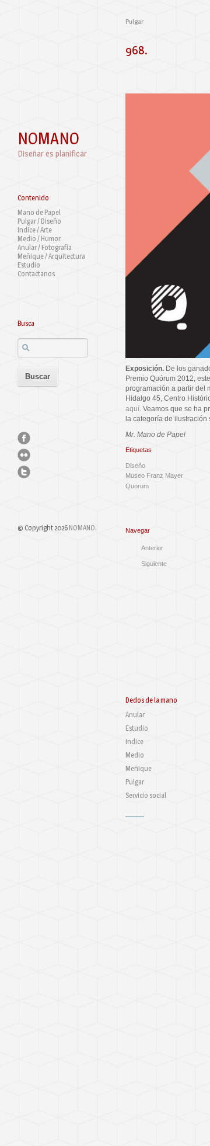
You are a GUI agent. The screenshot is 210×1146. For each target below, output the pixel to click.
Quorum (137, 485)
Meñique (138, 768)
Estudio (29, 265)
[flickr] (24, 455)
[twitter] (24, 472)
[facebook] (24, 438)
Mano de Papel (39, 212)
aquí (132, 408)
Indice (134, 741)
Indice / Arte (35, 229)
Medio (134, 755)
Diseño (135, 465)
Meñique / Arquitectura (51, 256)
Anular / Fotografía (45, 247)
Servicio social (145, 795)
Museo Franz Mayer (154, 475)
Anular (135, 714)
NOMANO (48, 138)
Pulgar (134, 22)
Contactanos (36, 273)
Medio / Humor (39, 238)
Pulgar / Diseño (39, 221)
